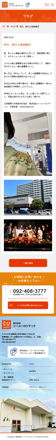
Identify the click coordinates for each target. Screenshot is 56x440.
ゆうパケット (9, 373)
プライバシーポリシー (37, 387)
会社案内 (32, 371)
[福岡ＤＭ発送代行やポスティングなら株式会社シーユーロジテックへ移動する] (3, 26)
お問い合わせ (34, 380)
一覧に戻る (28, 263)
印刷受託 (5, 387)
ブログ (31, 364)
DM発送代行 (6, 364)
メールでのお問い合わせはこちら (29, 305)
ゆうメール (8, 369)
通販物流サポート (8, 380)
